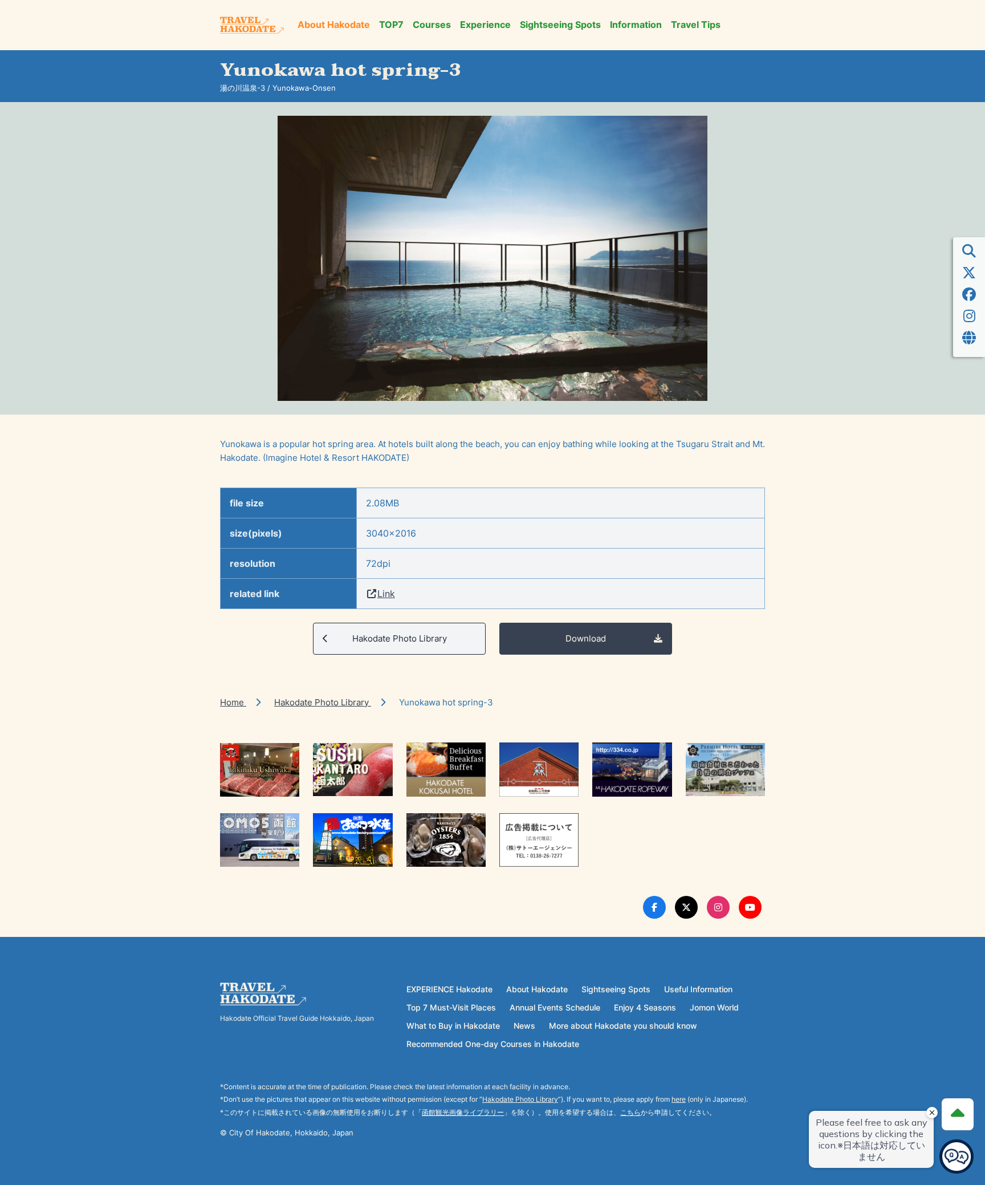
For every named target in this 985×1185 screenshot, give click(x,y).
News (524, 1025)
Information (636, 24)
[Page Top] (958, 1114)
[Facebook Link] (654, 907)
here (678, 1099)
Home (233, 702)
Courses (432, 24)
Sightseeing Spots (560, 24)
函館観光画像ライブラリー (463, 1112)
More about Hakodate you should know (623, 1025)
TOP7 (391, 24)
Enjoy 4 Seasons (645, 1007)
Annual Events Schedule (555, 1007)
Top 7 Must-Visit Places (451, 1007)
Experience (485, 24)
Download (585, 638)
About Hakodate (334, 24)
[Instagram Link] (718, 907)
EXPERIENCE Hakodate (449, 989)
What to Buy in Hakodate (453, 1025)
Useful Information (698, 989)
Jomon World (714, 1007)
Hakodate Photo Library (399, 638)
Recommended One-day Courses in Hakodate (492, 1044)
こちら (630, 1112)
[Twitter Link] (686, 907)
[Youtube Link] (750, 907)
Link (386, 593)
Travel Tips (696, 24)
